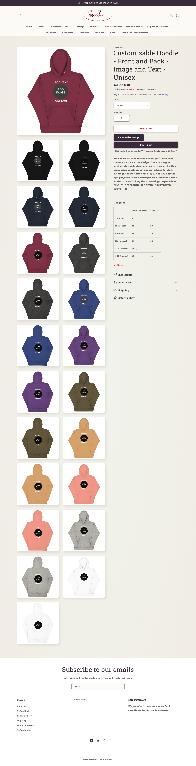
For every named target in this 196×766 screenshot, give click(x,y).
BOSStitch (93, 759)
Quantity (118, 112)
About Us (22, 706)
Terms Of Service (25, 716)
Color (116, 99)
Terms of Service (25, 725)
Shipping (130, 89)
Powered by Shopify (105, 759)
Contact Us (78, 700)
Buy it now (146, 145)
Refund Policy (24, 711)
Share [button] (120, 265)
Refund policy (24, 730)
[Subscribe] (121, 686)
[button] (20, 15)
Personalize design (129, 137)
